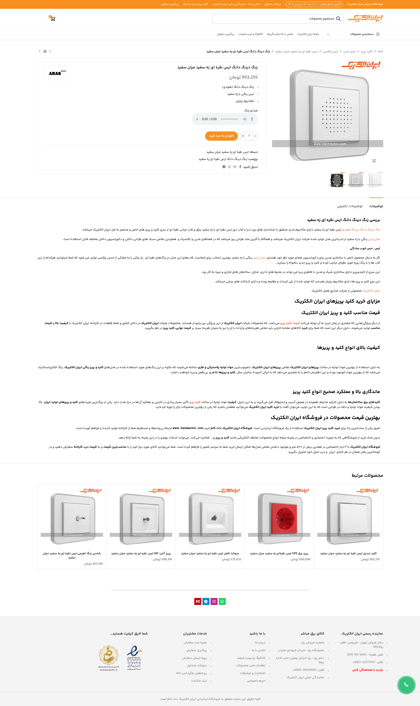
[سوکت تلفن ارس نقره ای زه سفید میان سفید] (210, 518)
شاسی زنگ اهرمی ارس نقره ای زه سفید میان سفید (72, 555)
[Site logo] (365, 18)
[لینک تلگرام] (224, 167)
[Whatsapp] (222, 601)
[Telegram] (205, 601)
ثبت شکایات (199, 680)
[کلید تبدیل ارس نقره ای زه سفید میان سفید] (348, 518)
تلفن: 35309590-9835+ (308, 670)
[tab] (376, 204)
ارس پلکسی (330, 51)
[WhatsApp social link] (229, 167)
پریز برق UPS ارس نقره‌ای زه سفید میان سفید (279, 553)
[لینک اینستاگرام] (234, 167)
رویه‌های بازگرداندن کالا (191, 673)
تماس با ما (258, 650)
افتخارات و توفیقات (252, 673)
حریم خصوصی (256, 680)
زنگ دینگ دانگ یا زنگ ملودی (361, 229)
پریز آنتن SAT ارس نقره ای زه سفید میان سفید (141, 553)
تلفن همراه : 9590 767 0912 (365, 654)
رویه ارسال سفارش (194, 658)
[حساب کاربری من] (42, 18)
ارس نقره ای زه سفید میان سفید (296, 51)
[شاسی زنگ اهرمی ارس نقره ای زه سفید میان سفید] (72, 518)
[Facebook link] (240, 167)
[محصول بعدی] (39, 51)
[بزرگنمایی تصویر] (374, 160)
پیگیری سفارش (196, 650)
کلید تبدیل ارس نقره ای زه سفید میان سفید (348, 553)
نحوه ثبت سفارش (195, 642)
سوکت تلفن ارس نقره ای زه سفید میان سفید (210, 553)
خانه (380, 51)
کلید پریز (366, 51)
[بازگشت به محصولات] (45, 51)
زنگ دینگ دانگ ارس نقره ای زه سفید (223, 159)
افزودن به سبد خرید (221, 136)
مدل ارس (349, 51)
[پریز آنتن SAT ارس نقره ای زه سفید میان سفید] (141, 518)
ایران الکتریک (371, 290)
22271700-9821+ (364, 662)
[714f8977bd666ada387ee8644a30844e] (197, 601)
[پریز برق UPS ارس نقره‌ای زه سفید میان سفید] (279, 518)
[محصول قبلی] (50, 51)
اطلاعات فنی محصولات (250, 665)
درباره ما (260, 642)
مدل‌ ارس (259, 257)
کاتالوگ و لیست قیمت (251, 658)
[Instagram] (214, 601)
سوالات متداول (197, 665)
